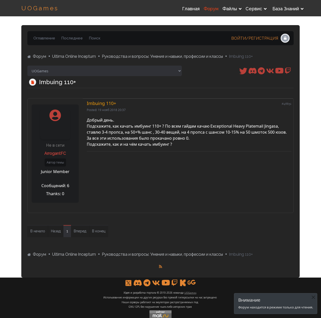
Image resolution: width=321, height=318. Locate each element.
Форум (211, 8)
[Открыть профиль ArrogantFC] (55, 118)
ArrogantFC (55, 153)
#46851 (286, 103)
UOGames (40, 8)
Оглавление (44, 38)
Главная (191, 8)
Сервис (254, 8)
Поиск (94, 38)
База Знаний (285, 8)
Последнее (72, 38)
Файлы (229, 8)
